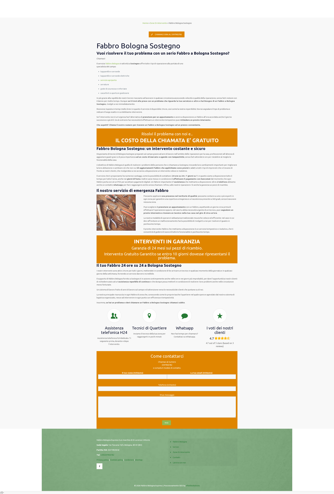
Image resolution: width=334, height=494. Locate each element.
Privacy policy (103, 460)
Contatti (176, 457)
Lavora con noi (179, 462)
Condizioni (129, 460)
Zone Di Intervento (158, 23)
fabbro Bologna (113, 63)
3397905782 (167, 365)
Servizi (176, 447)
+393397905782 (107, 455)
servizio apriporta (108, 80)
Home (145, 23)
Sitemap (138, 460)
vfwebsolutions (193, 485)
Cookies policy (116, 460)
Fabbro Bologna (180, 442)
